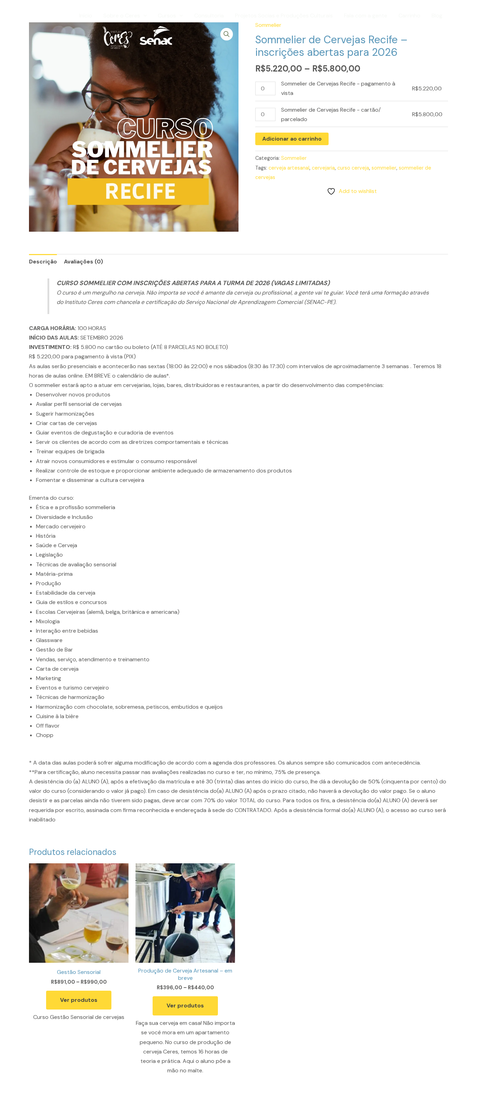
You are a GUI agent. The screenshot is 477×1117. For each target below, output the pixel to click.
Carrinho (409, 15)
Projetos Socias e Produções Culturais (284, 15)
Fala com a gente (365, 15)
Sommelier (294, 158)
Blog (437, 15)
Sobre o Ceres (121, 15)
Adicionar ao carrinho (292, 138)
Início (85, 15)
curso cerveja (353, 168)
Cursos (167, 15)
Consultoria (209, 15)
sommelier (384, 168)
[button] (143, 15)
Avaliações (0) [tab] (83, 261)
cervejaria (323, 168)
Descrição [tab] (43, 261)
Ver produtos (78, 1000)
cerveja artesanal (289, 168)
